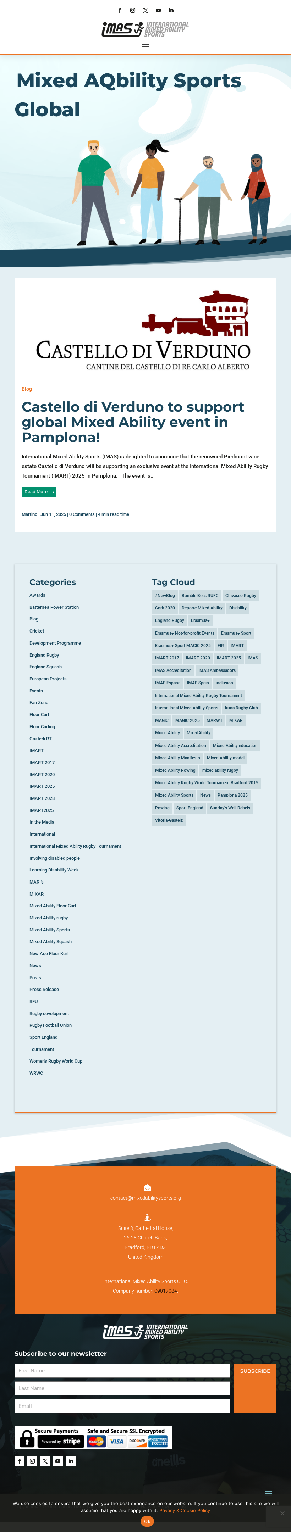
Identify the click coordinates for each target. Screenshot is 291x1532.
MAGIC (162, 720)
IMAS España (167, 682)
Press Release (44, 989)
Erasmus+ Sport (236, 633)
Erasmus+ (200, 620)
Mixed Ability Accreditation (180, 745)
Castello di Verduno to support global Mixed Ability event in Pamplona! (133, 422)
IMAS (253, 658)
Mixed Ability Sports (49, 929)
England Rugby (44, 655)
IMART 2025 (42, 786)
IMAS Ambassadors (217, 670)
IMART (36, 750)
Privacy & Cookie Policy (184, 1510)
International (42, 834)
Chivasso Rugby (240, 595)
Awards (37, 595)
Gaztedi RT (40, 738)
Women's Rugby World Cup (55, 1061)
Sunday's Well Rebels (230, 808)
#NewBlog (165, 595)
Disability (238, 608)
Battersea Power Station (54, 607)
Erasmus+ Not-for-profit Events (184, 633)
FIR (221, 645)
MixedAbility (198, 732)
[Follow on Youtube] (158, 10)
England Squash (45, 666)
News (35, 965)
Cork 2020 (165, 608)
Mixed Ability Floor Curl (52, 905)
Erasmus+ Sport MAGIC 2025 (183, 645)
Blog (27, 389)
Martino (29, 514)
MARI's (36, 882)
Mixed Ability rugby (48, 917)
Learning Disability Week (54, 870)
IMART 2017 (42, 762)
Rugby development (49, 1013)
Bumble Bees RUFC (200, 595)
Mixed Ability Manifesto (177, 758)
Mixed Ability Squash (50, 941)
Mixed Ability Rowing (175, 770)
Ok (147, 1521)
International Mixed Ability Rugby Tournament (75, 846)
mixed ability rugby (220, 770)
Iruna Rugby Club (241, 708)
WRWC (36, 1073)
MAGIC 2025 (187, 720)
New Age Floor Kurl (48, 953)
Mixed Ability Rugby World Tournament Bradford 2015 (206, 782)
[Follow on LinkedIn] (171, 10)
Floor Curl (39, 714)
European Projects (48, 678)
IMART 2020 (42, 774)
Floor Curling (42, 726)
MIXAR (36, 894)
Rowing (162, 808)
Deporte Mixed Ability (202, 608)
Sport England (43, 1037)
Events (36, 690)
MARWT (215, 720)
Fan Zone (38, 702)
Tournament (41, 1049)
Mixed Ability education (235, 745)
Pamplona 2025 (233, 795)
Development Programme (55, 643)
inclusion (224, 682)
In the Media (41, 822)
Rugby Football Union (50, 1025)
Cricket (36, 631)
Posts (35, 977)
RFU (33, 1001)
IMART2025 (41, 810)
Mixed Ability (167, 732)
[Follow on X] (145, 10)
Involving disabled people (54, 858)
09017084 (165, 1291)
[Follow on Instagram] (133, 10)
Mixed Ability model (226, 758)
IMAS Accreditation (173, 670)
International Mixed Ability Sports (186, 708)
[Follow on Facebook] (120, 10)
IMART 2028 (42, 798)
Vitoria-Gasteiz (169, 820)
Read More (36, 491)
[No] (282, 1513)
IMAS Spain (198, 682)
